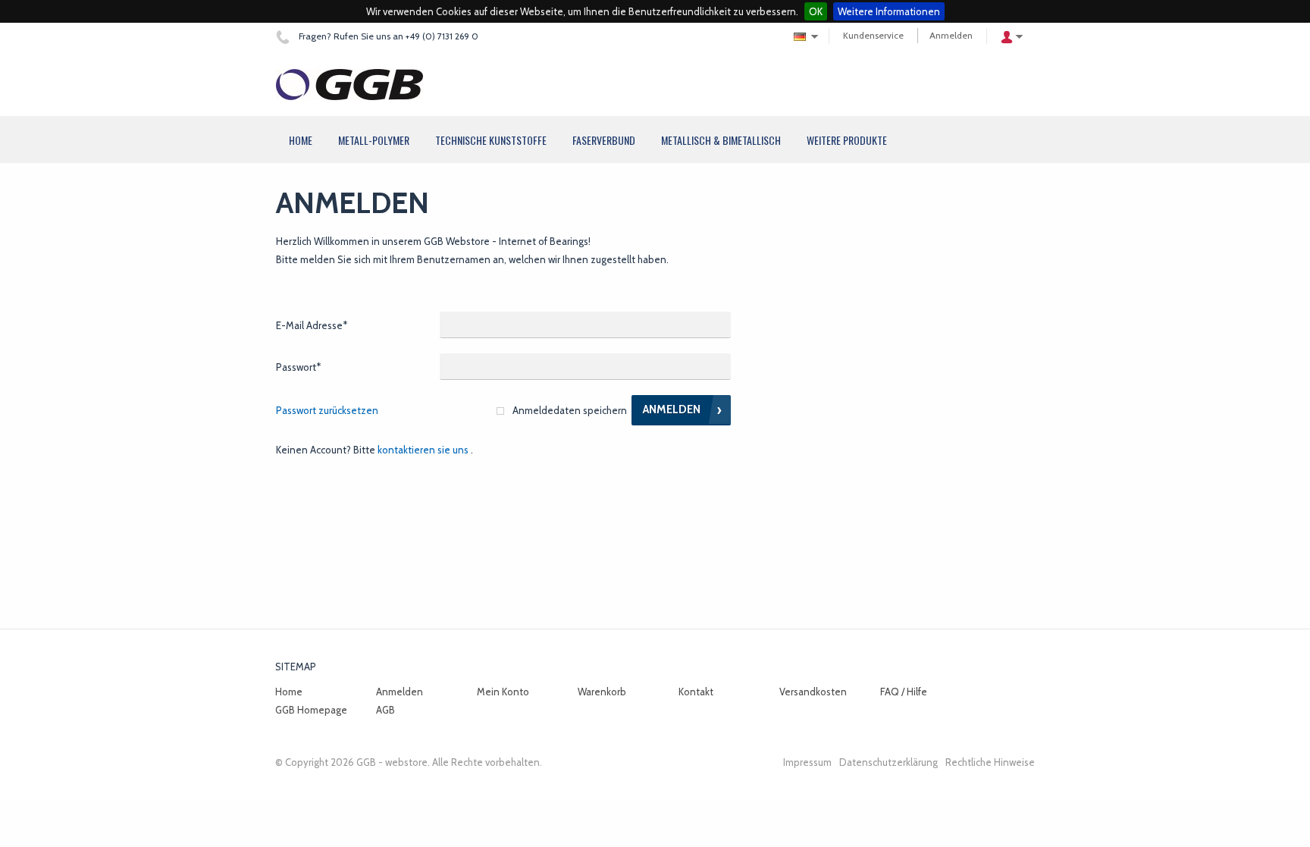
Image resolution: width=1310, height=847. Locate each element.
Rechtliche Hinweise (990, 762)
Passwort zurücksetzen (327, 410)
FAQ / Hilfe (903, 691)
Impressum (807, 762)
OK (816, 11)
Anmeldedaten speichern (569, 410)
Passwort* (298, 367)
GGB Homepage (311, 710)
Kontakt (696, 691)
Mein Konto (503, 691)
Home (288, 691)
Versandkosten (813, 691)
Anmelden (951, 35)
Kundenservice (873, 35)
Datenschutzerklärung (888, 762)
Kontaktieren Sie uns (423, 450)
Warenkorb (602, 691)
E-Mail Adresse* (311, 325)
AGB (385, 710)
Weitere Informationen (889, 11)
